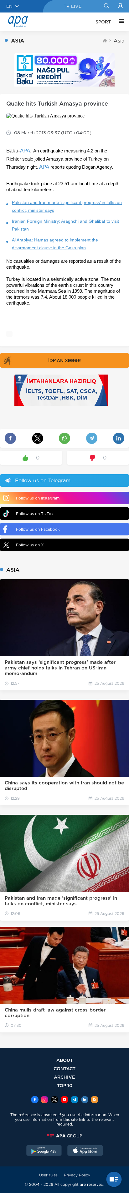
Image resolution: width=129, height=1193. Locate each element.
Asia (119, 41)
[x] (54, 1100)
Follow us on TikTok (35, 513)
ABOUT (64, 1060)
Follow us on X (30, 545)
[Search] (106, 6)
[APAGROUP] (64, 1135)
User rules (48, 1175)
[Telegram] (74, 1100)
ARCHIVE (64, 1077)
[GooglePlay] (44, 1151)
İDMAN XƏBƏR (64, 360)
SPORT (103, 21)
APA (25, 151)
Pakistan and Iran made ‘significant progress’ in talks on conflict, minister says (67, 206)
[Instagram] (44, 1100)
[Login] (120, 6)
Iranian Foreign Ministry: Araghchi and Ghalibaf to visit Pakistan (65, 225)
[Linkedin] (84, 1100)
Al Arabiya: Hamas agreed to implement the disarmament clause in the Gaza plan (55, 243)
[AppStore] (85, 1151)
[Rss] (94, 1100)
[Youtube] (64, 1100)
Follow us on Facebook (38, 529)
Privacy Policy (77, 1175)
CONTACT (64, 1068)
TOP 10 (64, 1085)
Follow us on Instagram (37, 498)
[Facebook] (35, 1100)
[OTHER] (120, 22)
